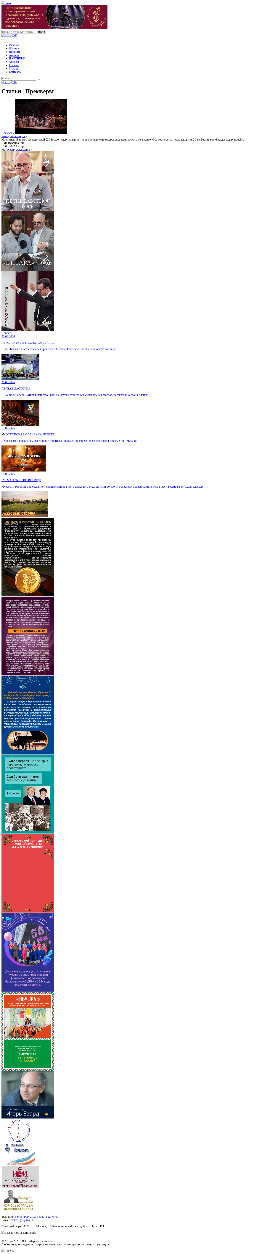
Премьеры (8, 132)
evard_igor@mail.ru (22, 1220)
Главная (14, 45)
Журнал (14, 48)
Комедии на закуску (14, 136)
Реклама (14, 65)
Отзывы (14, 68)
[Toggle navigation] (2, 39)
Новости (14, 51)
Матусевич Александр (16, 149)
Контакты (15, 71)
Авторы (14, 61)
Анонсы (14, 55)
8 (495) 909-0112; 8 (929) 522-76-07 (36, 1216)
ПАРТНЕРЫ (17, 58)
